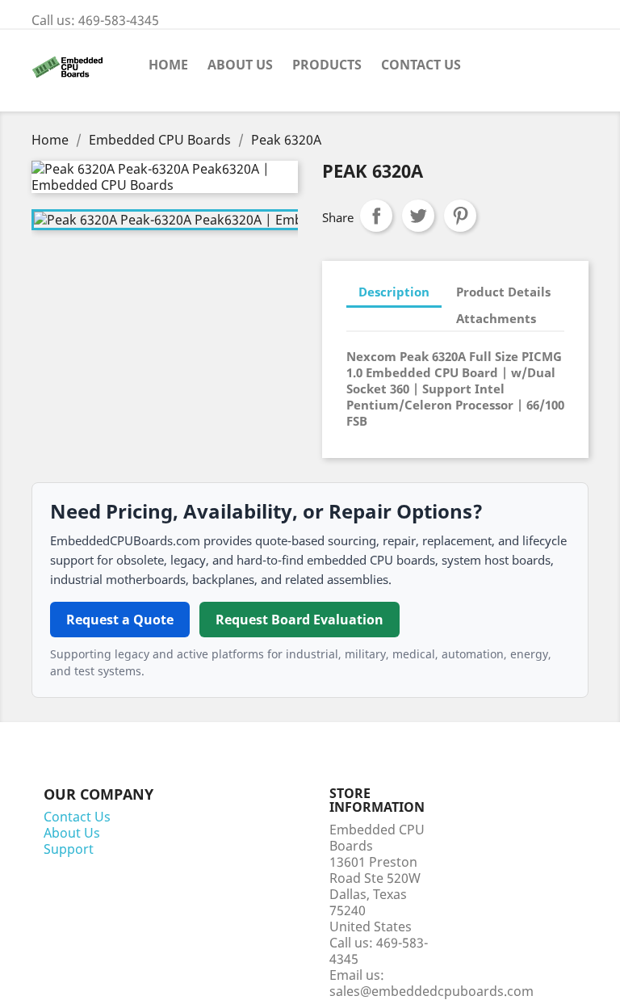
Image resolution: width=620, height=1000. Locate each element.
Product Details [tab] (503, 292)
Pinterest (460, 216)
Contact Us (421, 65)
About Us (240, 65)
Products (327, 65)
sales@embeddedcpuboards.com (431, 991)
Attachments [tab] (496, 318)
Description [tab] (393, 292)
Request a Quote (120, 619)
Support (69, 849)
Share (376, 216)
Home (168, 65)
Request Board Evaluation (299, 619)
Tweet (418, 216)
